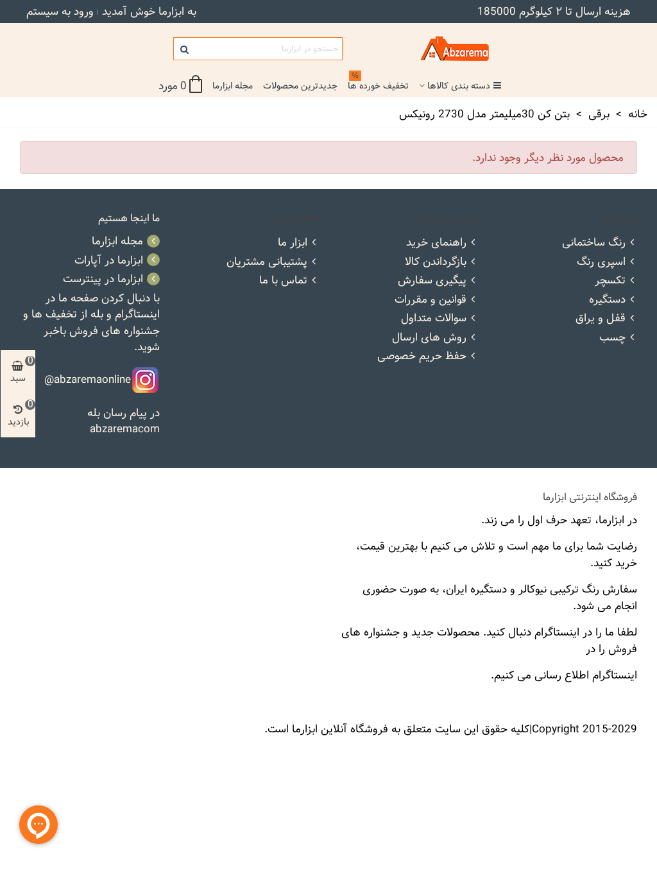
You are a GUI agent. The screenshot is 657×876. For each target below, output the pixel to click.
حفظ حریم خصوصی (421, 355)
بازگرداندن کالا (435, 261)
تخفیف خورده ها (378, 84)
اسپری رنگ (601, 261)
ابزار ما (292, 242)
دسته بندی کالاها (458, 86)
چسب (612, 337)
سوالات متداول (433, 317)
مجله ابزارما (232, 86)
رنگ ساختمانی (594, 242)
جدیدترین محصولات (300, 86)
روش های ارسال (429, 337)
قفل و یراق (601, 317)
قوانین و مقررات (430, 299)
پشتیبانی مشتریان (266, 261)
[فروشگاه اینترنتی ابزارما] (418, 49)
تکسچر (610, 280)
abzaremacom (125, 428)
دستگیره (607, 299)
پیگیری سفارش (432, 280)
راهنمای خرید (436, 242)
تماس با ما (283, 280)
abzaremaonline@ (87, 378)
